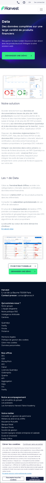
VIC (2, 387)
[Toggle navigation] (41, 9)
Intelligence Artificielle (10, 314)
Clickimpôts (6, 373)
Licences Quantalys (9, 370)
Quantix (4, 375)
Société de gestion (9, 430)
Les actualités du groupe (11, 400)
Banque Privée (7, 427)
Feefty (4, 326)
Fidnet (4, 367)
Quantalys (5, 323)
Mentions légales (8, 337)
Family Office (6, 439)
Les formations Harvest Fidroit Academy (18, 406)
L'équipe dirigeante (9, 309)
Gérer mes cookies (9, 343)
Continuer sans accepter (33, 444)
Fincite (4, 328)
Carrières (5, 317)
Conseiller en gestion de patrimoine (16, 416)
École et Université (9, 436)
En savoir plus (7, 229)
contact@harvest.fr (26, 295)
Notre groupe (7, 306)
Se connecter (39, 2)
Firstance (5, 331)
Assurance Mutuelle (9, 422)
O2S (3, 359)
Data (3, 384)
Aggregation (6, 381)
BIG (3, 356)
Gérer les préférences (35, 479)
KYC (3, 364)
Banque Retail (7, 424)
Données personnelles (10, 345)
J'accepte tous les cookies (13, 479)
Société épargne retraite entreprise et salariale (20, 433)
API (2, 378)
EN (30, 2)
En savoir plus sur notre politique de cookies (16, 473)
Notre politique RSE (9, 312)
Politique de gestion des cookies (15, 340)
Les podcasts (7, 403)
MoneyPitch (6, 361)
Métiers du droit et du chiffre (13, 419)
